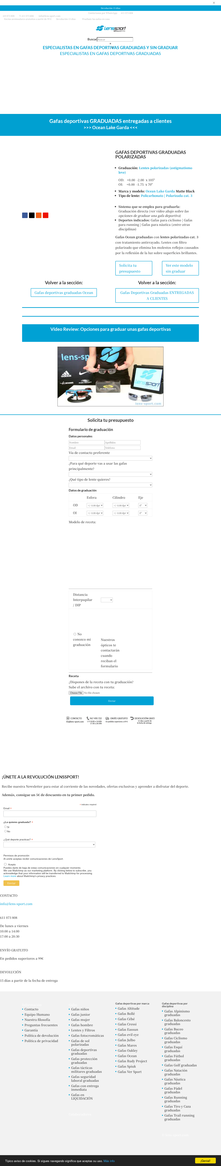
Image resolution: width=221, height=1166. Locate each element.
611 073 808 (8, 15)
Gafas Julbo (126, 1040)
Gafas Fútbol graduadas (174, 1058)
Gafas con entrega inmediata (85, 1087)
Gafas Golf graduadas (180, 1065)
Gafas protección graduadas (84, 1060)
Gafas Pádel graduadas (173, 1090)
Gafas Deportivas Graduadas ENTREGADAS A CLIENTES (157, 295)
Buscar (92, 39)
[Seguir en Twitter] (32, 215)
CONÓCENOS (109, 74)
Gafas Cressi (127, 1024)
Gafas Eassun (128, 1029)
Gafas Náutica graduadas (174, 1081)
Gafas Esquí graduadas (173, 1049)
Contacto (31, 1009)
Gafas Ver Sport (130, 1071)
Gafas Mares (127, 1045)
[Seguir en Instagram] (38, 215)
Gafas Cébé (126, 1019)
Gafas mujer (80, 1019)
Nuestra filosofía (37, 1019)
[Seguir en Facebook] (25, 215)
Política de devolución (42, 1035)
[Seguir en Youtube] (45, 215)
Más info (109, 1161)
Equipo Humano (37, 1014)
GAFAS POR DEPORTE (130, 66)
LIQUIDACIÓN (194, 66)
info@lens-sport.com (16, 903)
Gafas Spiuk (127, 1066)
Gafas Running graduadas (175, 1099)
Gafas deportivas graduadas (84, 1051)
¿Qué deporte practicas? (18, 839)
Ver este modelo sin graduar (179, 268)
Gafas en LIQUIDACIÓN (82, 1096)
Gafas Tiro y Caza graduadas (177, 1108)
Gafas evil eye (128, 1034)
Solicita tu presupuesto (129, 268)
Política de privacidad (41, 1040)
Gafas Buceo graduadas (173, 1031)
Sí (8, 827)
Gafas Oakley (128, 1050)
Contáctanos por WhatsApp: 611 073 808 (110, 12)
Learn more (9, 876)
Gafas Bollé (126, 1013)
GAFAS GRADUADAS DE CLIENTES (60, 66)
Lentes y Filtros (83, 1030)
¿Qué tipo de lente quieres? (89, 479)
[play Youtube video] (110, 376)
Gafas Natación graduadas (175, 1072)
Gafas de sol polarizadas (80, 1042)
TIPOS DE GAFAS (97, 66)
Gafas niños (80, 1009)
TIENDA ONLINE (23, 66)
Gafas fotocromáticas (87, 1035)
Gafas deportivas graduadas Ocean (64, 292)
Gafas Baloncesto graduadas (177, 1022)
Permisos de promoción (16, 855)
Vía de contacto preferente (89, 452)
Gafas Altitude (129, 1008)
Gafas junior (80, 1014)
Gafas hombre (82, 1025)
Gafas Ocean (127, 1055)
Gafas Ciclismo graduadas (175, 1040)
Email (7, 808)
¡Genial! (205, 1160)
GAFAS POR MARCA (164, 66)
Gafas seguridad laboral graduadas (85, 1078)
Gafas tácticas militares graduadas (86, 1069)
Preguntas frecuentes (41, 1025)
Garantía (31, 1030)
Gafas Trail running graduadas (179, 1117)
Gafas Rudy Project (132, 1061)
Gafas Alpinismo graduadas (177, 1013)
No (8, 831)
